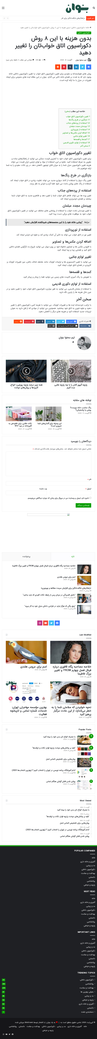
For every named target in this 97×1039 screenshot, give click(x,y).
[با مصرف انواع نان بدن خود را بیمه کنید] (84, 740)
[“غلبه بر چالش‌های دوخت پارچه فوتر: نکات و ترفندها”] (84, 751)
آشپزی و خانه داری (87, 861)
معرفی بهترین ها (87, 992)
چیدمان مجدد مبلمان (79, 126)
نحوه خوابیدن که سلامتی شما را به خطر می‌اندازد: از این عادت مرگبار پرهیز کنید (71, 710)
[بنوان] (77, 8)
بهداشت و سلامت (88, 873)
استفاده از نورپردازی (80, 129)
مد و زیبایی (90, 865)
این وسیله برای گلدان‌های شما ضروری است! (50, 424)
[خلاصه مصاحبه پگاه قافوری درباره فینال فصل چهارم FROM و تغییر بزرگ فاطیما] (84, 569)
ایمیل (88, 488)
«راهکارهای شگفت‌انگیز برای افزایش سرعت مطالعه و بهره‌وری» (61, 18)
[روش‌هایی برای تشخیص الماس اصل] (84, 762)
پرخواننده (26, 556)
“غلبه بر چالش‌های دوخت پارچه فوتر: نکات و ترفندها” (53, 747)
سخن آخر (85, 145)
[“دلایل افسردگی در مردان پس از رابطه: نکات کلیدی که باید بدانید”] (84, 598)
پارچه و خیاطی (89, 885)
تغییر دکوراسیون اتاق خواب (78, 116)
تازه (72, 556)
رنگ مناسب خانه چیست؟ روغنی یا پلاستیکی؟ (80, 409)
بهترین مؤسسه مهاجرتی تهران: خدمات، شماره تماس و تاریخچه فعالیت (28, 710)
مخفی (67, 111)
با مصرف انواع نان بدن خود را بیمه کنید (59, 736)
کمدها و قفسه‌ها (82, 139)
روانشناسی (91, 881)
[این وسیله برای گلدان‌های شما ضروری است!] (48, 414)
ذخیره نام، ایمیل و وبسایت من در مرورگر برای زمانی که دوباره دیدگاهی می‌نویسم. (58, 498)
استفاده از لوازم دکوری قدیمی (76, 142)
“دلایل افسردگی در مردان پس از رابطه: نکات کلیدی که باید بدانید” (49, 594)
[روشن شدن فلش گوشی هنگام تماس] (84, 785)
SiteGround (29, 1022)
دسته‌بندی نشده (87, 1012)
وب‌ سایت (43, 488)
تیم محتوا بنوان (81, 60)
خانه (88, 27)
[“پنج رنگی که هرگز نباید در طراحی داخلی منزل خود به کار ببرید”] (84, 609)
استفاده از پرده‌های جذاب (78, 123)
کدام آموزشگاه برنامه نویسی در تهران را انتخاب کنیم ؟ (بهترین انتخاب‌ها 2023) (43, 770)
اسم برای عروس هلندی (66, 577)
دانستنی (92, 877)
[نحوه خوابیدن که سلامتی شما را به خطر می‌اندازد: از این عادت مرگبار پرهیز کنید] (70, 692)
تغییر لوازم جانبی (81, 136)
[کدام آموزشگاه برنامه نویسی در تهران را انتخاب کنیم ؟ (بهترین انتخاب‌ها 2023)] (84, 773)
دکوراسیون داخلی (78, 27)
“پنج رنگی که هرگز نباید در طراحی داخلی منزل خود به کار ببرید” (49, 606)
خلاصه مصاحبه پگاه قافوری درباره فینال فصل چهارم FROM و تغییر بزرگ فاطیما (43, 565)
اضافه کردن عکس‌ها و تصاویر (76, 132)
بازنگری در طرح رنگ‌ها (79, 119)
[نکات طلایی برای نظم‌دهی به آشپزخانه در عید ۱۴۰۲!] (19, 414)
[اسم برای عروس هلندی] (84, 580)
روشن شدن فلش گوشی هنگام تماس (60, 781)
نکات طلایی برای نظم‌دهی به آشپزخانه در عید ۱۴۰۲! (20, 424)
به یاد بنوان (50, 1022)
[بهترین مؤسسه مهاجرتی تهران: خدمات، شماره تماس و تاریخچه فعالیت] (26, 692)
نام (89, 479)
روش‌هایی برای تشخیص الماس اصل (60, 759)
